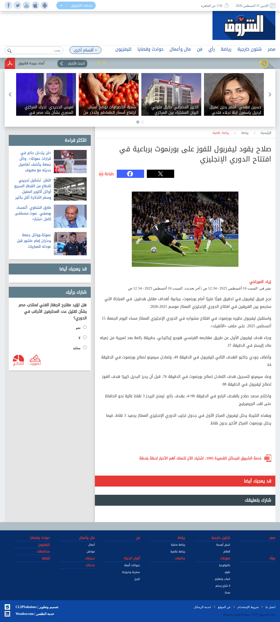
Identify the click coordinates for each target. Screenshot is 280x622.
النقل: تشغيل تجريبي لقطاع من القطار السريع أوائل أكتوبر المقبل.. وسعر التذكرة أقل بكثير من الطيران (32, 192)
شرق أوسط (223, 544)
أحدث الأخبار (76, 63)
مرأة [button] (272, 558)
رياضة (245, 133)
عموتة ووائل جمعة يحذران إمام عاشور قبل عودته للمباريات (34, 241)
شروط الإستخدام (248, 607)
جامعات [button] (180, 558)
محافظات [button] (43, 551)
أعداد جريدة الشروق (31, 63)
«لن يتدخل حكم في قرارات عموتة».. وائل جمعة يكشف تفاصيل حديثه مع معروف (35, 161)
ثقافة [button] (46, 558)
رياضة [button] (226, 49)
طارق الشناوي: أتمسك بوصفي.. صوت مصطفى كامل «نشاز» (33, 213)
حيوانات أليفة (132, 565)
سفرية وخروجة (131, 572)
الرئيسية (266, 133)
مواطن (91, 551)
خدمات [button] (90, 565)
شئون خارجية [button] (249, 49)
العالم (226, 551)
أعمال (91, 544)
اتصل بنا (270, 607)
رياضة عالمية (220, 133)
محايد (76, 348)
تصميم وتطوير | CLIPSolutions (37, 607)
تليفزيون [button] (123, 49)
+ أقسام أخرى (85, 50)
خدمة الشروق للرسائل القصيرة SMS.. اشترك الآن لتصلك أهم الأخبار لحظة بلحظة (200, 458)
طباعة (109, 174)
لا (79, 338)
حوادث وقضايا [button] (151, 49)
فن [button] (199, 49)
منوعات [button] (225, 558)
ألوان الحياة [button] (132, 558)
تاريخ (137, 579)
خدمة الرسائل (202, 607)
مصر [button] (271, 49)
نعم (78, 328)
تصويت (35, 363)
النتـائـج (18, 363)
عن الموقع (224, 607)
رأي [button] (211, 49)
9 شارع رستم (222, 585)
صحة (227, 592)
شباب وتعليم (222, 579)
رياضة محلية (178, 544)
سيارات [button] (90, 558)
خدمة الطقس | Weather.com (35, 614)
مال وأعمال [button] (180, 49)
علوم (227, 572)
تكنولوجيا (224, 565)
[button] (99, 62)
